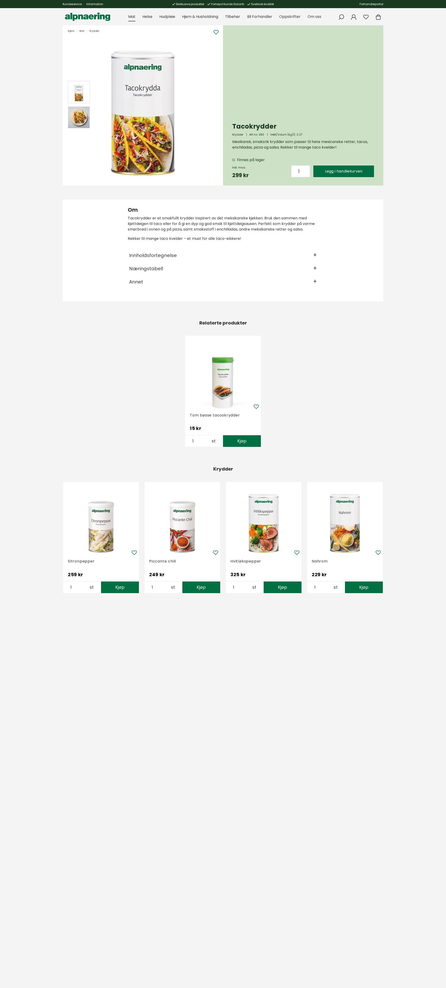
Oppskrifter (290, 16)
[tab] (79, 92)
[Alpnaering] (87, 16)
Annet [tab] (136, 282)
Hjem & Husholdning (200, 16)
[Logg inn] (353, 17)
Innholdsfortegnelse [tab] (153, 255)
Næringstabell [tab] (146, 268)
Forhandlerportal (371, 4)
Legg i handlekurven (344, 171)
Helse (147, 16)
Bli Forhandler (259, 16)
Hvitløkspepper (245, 561)
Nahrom (320, 561)
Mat (131, 16)
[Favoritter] (366, 17)
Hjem (71, 31)
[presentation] (79, 92)
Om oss (314, 16)
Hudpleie (167, 16)
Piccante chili (162, 561)
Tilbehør (232, 16)
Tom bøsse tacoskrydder (215, 415)
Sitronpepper (81, 561)
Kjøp (241, 441)
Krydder (94, 31)
